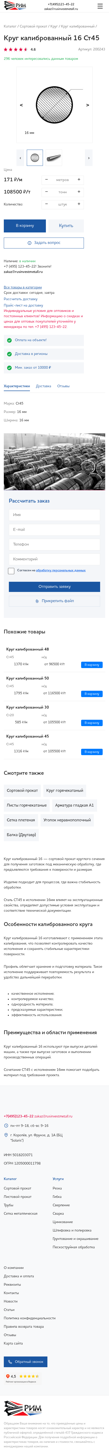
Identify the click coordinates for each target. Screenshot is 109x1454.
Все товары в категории (23, 287)
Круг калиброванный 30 (27, 708)
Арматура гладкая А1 (74, 806)
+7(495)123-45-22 (61, 4)
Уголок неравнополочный (67, 820)
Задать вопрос (47, 243)
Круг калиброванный (78, 26)
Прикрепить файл (58, 601)
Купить (66, 226)
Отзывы (10, 1335)
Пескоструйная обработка (74, 1247)
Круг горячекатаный (64, 791)
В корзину (25, 226)
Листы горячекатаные (27, 806)
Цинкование (63, 1222)
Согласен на (51, 570)
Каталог (10, 26)
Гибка (57, 1197)
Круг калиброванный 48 (27, 650)
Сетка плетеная (21, 820)
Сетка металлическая (21, 1213)
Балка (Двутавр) (21, 835)
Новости (10, 1301)
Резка (57, 1188)
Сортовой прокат (33, 26)
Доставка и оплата (19, 1276)
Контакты (11, 1293)
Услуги (58, 1179)
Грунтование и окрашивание (75, 1239)
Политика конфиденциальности (30, 1318)
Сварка (58, 1213)
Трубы (8, 1205)
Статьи (9, 1310)
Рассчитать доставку (21, 299)
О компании (14, 1268)
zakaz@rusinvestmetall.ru (61, 9)
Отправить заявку (55, 587)
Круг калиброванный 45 (27, 737)
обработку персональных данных (61, 570)
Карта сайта (13, 1343)
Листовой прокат (17, 1197)
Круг (54, 26)
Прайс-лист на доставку (23, 305)
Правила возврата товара (24, 1326)
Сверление (61, 1205)
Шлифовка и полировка (72, 1230)
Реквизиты (12, 1284)
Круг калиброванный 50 (27, 679)
